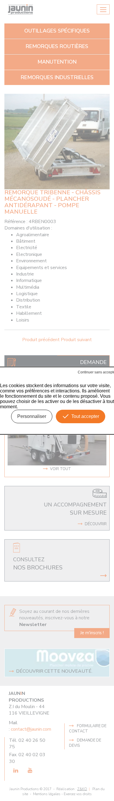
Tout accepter (85, 416)
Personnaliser (31, 416)
